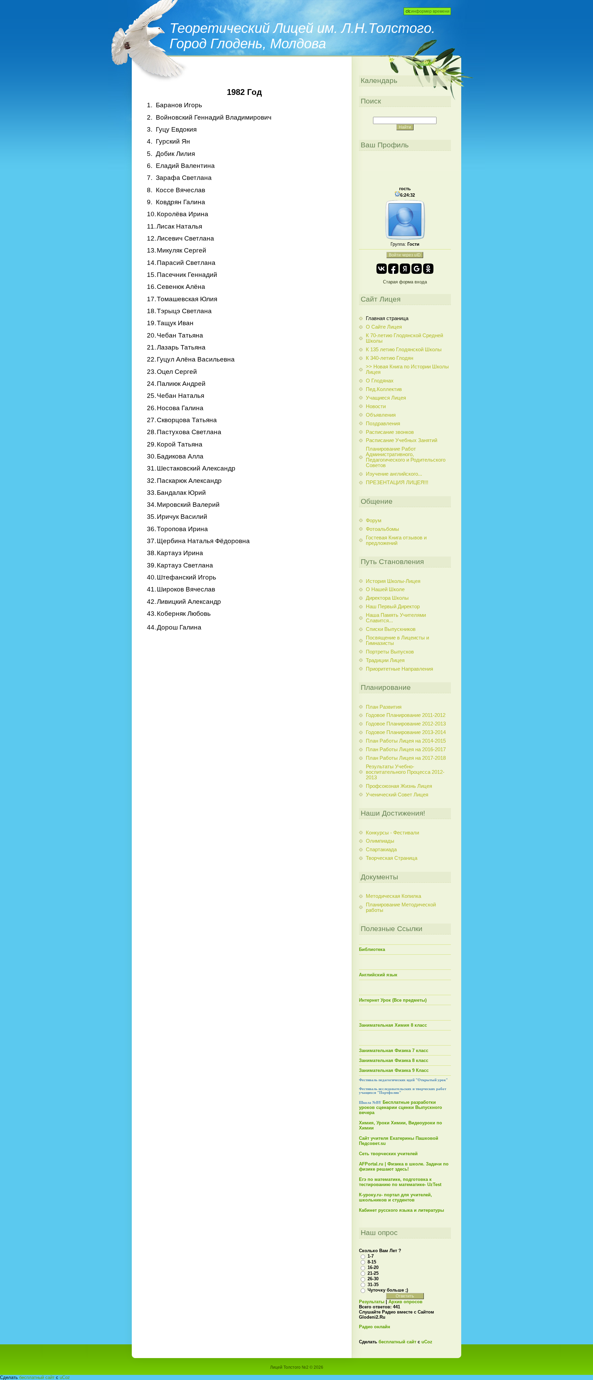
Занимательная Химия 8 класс (393, 1025)
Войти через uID (405, 255)
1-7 (371, 1256)
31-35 (373, 1284)
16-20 (373, 1267)
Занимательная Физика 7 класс (393, 1050)
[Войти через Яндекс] (405, 269)
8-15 (372, 1262)
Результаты (371, 1301)
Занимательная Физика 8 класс (393, 1060)
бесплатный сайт (397, 1341)
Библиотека (372, 949)
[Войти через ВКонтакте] (381, 269)
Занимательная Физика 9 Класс (394, 1070)
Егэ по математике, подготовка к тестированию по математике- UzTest (400, 1182)
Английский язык (378, 974)
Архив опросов (405, 1301)
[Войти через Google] (416, 269)
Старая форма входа (405, 281)
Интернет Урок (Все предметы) (393, 1000)
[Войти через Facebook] (393, 269)
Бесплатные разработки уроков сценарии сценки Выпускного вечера (400, 1107)
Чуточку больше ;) (388, 1290)
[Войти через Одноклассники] (428, 269)
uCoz (426, 1341)
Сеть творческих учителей (388, 1153)
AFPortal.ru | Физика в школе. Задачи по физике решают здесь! (404, 1166)
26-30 (373, 1278)
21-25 (373, 1273)
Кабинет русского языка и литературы (401, 1210)
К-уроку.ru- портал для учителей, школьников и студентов (395, 1197)
